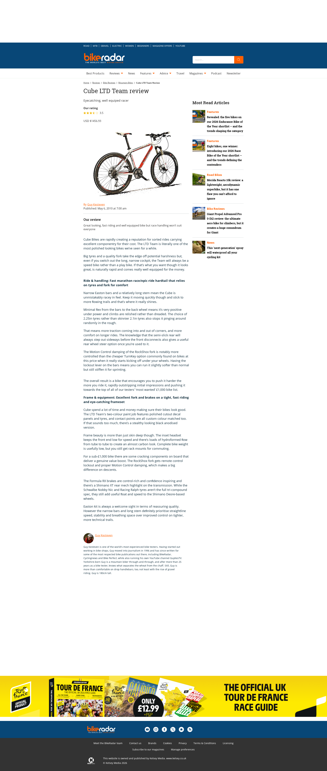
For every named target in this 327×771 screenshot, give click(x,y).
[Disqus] (139, 628)
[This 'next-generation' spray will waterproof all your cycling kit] (198, 247)
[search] (238, 60)
